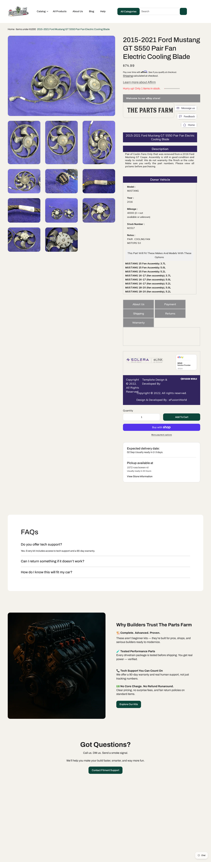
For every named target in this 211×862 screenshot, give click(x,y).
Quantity (128, 410)
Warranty (138, 322)
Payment (170, 304)
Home (11, 29)
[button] (42, 11)
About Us (138, 304)
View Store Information (139, 476)
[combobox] (162, 11)
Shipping (128, 75)
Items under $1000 (26, 29)
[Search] (183, 11)
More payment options (161, 435)
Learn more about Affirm (139, 82)
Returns (170, 313)
